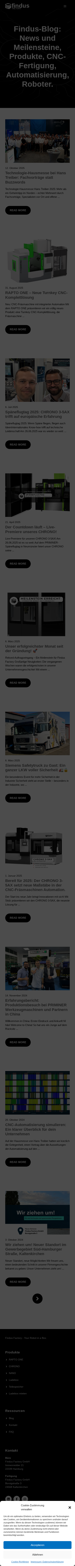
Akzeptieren (37, 1545)
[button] (70, 1507)
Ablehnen (37, 1554)
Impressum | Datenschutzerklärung (47, 1562)
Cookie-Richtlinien (20, 1562)
